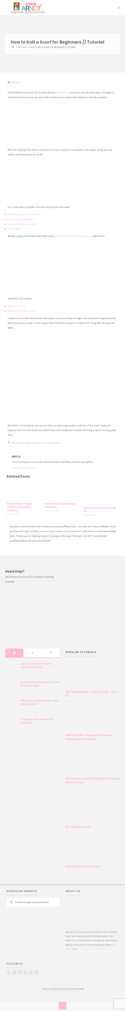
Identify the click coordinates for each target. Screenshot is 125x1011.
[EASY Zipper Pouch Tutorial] (92, 849)
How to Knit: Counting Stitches (60, 505)
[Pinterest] (20, 972)
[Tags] (51, 653)
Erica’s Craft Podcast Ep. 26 (100, 509)
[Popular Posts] (32, 653)
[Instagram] (14, 972)
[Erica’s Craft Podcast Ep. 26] (100, 492)
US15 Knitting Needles (20, 219)
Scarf (58, 442)
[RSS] (36, 972)
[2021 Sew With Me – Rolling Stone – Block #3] (92, 674)
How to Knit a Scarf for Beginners (73, 236)
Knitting (22, 47)
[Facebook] (9, 972)
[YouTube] (25, 972)
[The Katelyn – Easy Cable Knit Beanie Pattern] (24, 490)
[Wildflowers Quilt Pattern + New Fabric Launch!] (11, 704)
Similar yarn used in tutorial (23, 214)
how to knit (17, 442)
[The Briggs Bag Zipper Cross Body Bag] (11, 723)
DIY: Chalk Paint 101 (78, 827)
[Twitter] (30, 972)
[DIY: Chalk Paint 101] (92, 807)
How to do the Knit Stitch (22, 310)
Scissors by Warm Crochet (22, 224)
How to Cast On (16, 306)
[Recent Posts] (14, 653)
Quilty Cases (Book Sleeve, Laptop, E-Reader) (37, 665)
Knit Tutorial (34, 442)
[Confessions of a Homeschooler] (28, 7)
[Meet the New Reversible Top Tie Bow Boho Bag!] (11, 686)
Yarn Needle (14, 228)
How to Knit (63, 92)
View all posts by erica (24, 467)
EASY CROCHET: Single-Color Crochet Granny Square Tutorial (89, 737)
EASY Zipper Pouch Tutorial (83, 866)
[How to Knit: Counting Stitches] (62, 490)
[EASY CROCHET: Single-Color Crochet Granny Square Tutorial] (92, 718)
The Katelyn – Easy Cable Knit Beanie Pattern (19, 507)
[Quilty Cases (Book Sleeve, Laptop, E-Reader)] (11, 667)
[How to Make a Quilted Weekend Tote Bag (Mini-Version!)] (92, 761)
